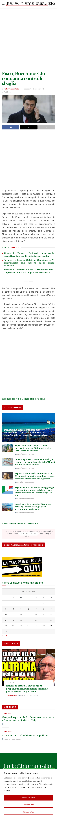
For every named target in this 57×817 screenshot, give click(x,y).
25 (13, 626)
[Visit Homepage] (28, 4)
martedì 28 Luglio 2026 (29, 695)
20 (28, 620)
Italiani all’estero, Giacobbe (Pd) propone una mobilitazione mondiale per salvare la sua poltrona (27, 688)
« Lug (4, 636)
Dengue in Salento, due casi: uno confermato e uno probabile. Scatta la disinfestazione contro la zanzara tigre (26, 432)
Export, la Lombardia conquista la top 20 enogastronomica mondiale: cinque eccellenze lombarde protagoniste (35, 476)
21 (36, 620)
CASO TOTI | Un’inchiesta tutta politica (25, 735)
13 (28, 614)
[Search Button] (53, 4)
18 (13, 620)
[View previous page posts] (26, 279)
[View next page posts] (31, 279)
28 (36, 626)
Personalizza (28, 805)
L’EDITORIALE (11, 682)
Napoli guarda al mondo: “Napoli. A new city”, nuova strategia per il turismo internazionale (33, 506)
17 (6, 620)
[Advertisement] (28, 39)
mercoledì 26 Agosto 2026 (13, 724)
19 (21, 620)
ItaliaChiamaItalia (11, 89)
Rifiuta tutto (28, 812)
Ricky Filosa (12, 695)
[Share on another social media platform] (46, 127)
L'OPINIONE (7, 714)
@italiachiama (29, 534)
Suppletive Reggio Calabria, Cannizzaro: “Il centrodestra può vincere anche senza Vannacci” (29, 263)
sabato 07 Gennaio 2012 (34, 89)
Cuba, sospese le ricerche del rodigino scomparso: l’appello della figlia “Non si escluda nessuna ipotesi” (35, 462)
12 (21, 614)
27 (28, 626)
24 (6, 626)
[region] (28, 793)
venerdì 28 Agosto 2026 (14, 439)
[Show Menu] (3, 4)
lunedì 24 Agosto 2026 (12, 739)
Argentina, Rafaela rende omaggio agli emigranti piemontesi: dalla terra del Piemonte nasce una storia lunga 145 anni (34, 491)
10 (6, 614)
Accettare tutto (28, 798)
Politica (7, 92)
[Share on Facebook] (10, 127)
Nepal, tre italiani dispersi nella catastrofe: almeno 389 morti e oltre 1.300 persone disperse (33, 448)
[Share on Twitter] (28, 127)
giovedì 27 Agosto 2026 (25, 482)
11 (13, 614)
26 (21, 626)
